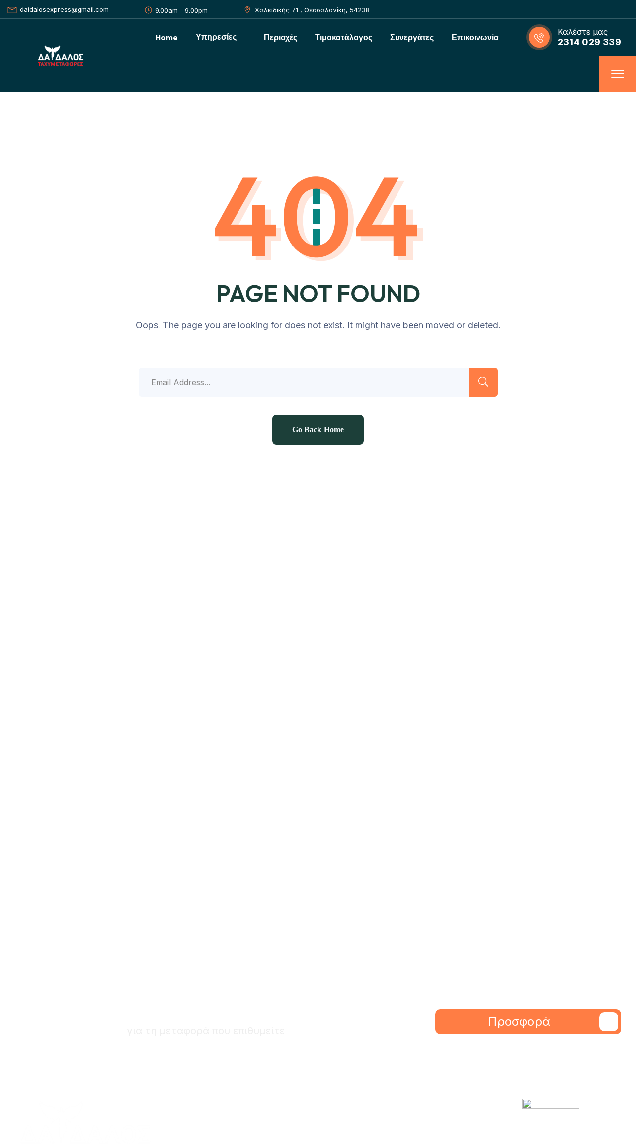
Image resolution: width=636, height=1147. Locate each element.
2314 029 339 (589, 42)
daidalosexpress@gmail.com (64, 9)
